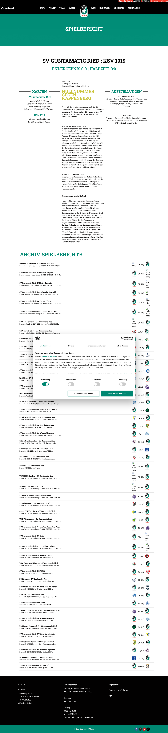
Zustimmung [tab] (45, 346)
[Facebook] (136, 729)
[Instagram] (140, 729)
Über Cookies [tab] (122, 346)
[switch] (71, 384)
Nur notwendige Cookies (83, 393)
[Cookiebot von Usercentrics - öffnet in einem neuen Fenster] (123, 338)
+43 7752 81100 (24, 700)
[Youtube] (144, 729)
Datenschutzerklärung (118, 690)
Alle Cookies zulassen (116, 393)
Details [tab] (71, 346)
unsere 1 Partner (49, 357)
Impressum (114, 684)
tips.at (111, 695)
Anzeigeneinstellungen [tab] (97, 346)
